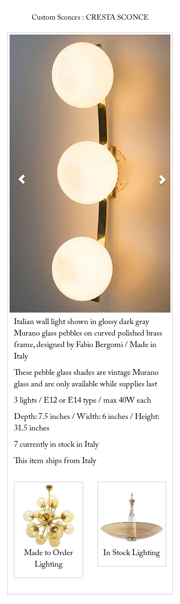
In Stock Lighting (131, 553)
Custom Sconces (56, 18)
